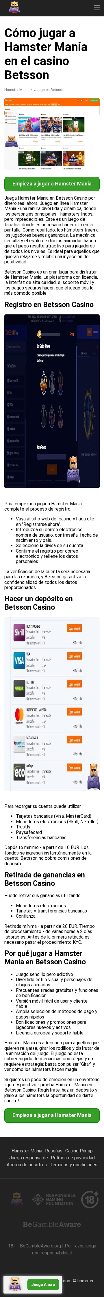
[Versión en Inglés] (10, 84)
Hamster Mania (27, 1151)
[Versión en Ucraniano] (55, 96)
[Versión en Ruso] (40, 84)
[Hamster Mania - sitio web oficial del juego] (14, 8)
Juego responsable (28, 1158)
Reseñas (53, 1151)
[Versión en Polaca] (70, 84)
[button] (97, 8)
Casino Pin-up (79, 1151)
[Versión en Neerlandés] (25, 96)
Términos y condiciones (73, 1164)
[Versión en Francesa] (10, 96)
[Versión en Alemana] (85, 84)
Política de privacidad (73, 1158)
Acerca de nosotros (27, 1164)
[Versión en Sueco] (40, 96)
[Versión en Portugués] (25, 84)
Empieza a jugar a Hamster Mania (52, 184)
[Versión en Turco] (55, 84)
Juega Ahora (43, 1284)
